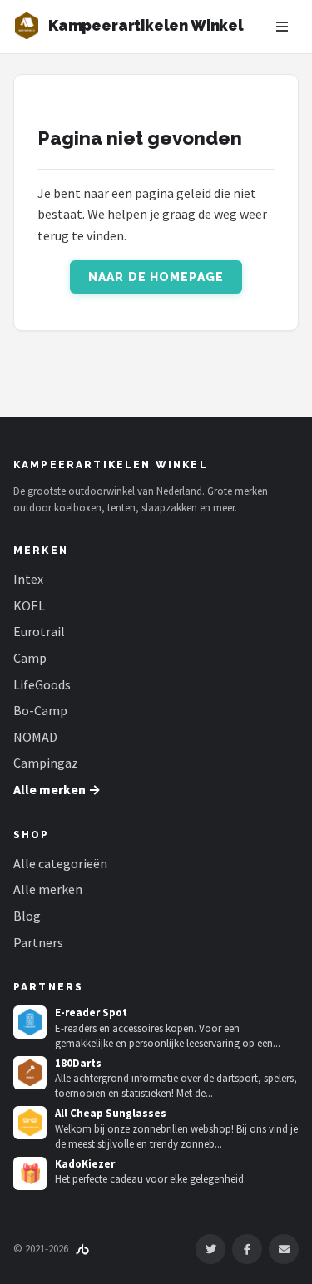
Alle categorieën (60, 863)
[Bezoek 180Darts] (30, 1072)
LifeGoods (42, 684)
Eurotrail (39, 631)
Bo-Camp (40, 710)
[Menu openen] (282, 26)
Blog (27, 915)
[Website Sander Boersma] (82, 1249)
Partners (38, 942)
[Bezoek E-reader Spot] (30, 1022)
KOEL (29, 605)
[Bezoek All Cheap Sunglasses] (30, 1122)
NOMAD (35, 736)
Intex (28, 578)
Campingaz (45, 762)
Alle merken (47, 889)
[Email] (284, 1249)
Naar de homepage (156, 277)
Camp (30, 657)
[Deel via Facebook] (247, 1249)
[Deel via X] (210, 1249)
